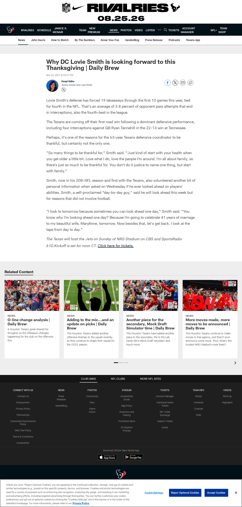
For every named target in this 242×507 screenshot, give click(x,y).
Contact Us (23, 396)
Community (92, 396)
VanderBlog (61, 405)
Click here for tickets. (116, 246)
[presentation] (235, 363)
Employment (22, 402)
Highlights (227, 402)
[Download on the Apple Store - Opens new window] (107, 457)
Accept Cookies (216, 492)
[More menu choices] (159, 29)
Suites (165, 427)
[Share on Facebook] (168, 84)
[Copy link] (190, 83)
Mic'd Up (227, 396)
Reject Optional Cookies (185, 492)
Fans (92, 402)
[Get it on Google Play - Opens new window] (133, 459)
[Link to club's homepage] (10, 29)
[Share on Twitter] (175, 84)
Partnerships (23, 414)
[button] (116, 362)
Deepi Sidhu (67, 81)
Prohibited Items (126, 421)
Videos (227, 390)
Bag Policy (126, 405)
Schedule (198, 402)
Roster (198, 396)
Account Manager (165, 396)
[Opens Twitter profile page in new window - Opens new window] (63, 89)
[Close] (236, 493)
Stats (198, 414)
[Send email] (183, 84)
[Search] (165, 29)
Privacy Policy (23, 408)
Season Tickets (165, 421)
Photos (92, 390)
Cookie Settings (154, 492)
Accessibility (23, 442)
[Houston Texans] (121, 474)
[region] (121, 493)
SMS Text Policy (23, 430)
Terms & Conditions (23, 436)
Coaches (198, 408)
